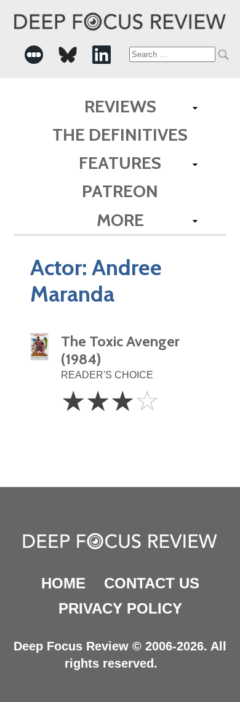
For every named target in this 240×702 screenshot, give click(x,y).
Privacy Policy (120, 608)
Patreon (120, 191)
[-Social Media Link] (34, 54)
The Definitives (120, 134)
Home (63, 583)
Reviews (120, 106)
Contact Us (151, 583)
